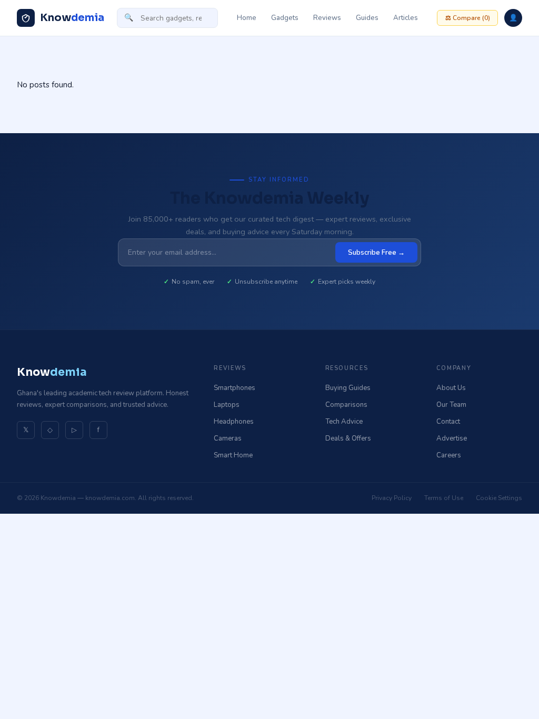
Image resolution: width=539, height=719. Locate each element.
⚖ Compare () (467, 18)
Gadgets (284, 18)
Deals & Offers (348, 438)
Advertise (451, 438)
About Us (451, 388)
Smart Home (233, 455)
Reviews (327, 18)
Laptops (226, 405)
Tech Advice (344, 421)
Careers (448, 455)
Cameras (228, 438)
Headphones (234, 421)
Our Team (451, 405)
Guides (367, 18)
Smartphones (234, 388)
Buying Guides (348, 388)
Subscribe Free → (376, 252)
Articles (405, 18)
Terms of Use (443, 498)
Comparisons (346, 405)
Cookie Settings (499, 498)
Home (246, 18)
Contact (448, 421)
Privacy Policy (392, 498)
